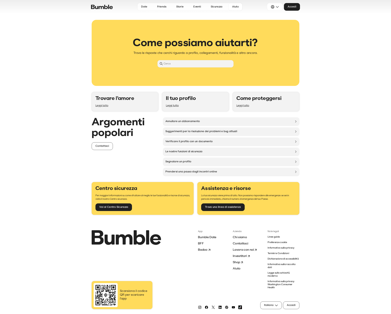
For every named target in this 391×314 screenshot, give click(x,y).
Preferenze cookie (277, 242)
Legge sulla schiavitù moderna (279, 274)
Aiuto (237, 268)
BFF (201, 243)
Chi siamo (240, 237)
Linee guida (274, 237)
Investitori (240, 256)
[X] (213, 307)
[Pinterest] (226, 307)
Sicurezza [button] (217, 6)
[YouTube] (233, 307)
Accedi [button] (292, 6)
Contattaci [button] (102, 146)
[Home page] (102, 7)
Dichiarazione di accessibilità (283, 259)
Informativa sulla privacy (281, 248)
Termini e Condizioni (278, 253)
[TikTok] (240, 307)
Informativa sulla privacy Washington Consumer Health (281, 284)
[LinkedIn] (220, 307)
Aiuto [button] (235, 6)
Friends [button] (161, 6)
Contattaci (240, 243)
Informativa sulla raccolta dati (282, 266)
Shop (236, 262)
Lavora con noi (243, 249)
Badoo (203, 249)
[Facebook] (206, 307)
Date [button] (144, 6)
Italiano (269, 305)
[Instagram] (200, 307)
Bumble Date (207, 237)
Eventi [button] (197, 6)
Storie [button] (180, 6)
